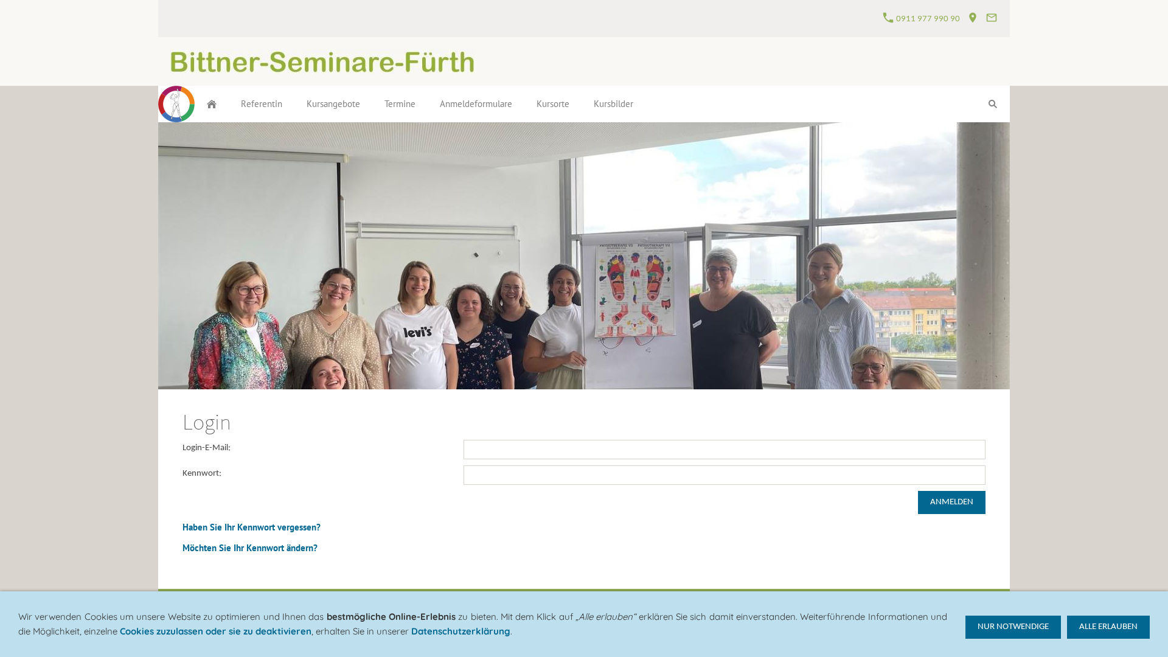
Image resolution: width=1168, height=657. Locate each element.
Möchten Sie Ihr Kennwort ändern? (250, 548)
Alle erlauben (1108, 626)
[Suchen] (993, 104)
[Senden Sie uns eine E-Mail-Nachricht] (991, 19)
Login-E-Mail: (206, 448)
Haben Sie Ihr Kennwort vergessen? (251, 527)
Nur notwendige (1013, 626)
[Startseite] (212, 104)
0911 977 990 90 (927, 19)
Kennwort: (201, 473)
